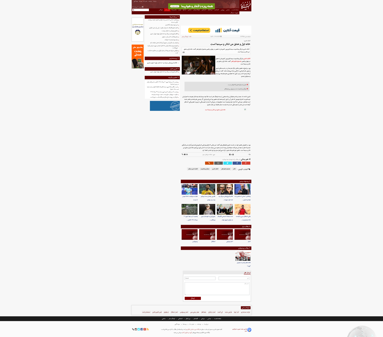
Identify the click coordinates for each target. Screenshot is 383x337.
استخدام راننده (146, 312)
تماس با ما (145, 1)
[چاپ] (187, 154)
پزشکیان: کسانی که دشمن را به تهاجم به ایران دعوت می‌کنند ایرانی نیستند (163, 21)
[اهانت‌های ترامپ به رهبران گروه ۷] (243, 256)
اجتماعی (180, 318)
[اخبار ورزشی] (225, 234)
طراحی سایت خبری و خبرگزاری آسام (239, 330)
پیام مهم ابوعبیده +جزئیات (171, 40)
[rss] (148, 329)
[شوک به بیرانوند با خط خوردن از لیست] (190, 189)
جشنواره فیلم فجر (236, 61)
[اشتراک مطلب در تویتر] (227, 163)
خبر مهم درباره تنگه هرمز (171, 25)
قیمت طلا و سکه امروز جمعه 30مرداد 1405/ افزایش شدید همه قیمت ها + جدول (163, 88)
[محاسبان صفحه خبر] (138, 41)
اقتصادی (195, 318)
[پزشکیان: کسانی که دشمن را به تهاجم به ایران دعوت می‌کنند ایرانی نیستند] (242, 189)
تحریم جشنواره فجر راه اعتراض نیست (237, 85)
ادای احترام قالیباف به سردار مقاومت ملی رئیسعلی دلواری (163, 28)
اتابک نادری (246, 58)
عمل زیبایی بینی (194, 312)
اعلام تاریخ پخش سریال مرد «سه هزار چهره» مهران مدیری (164, 34)
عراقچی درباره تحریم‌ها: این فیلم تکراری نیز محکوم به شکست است (163, 51)
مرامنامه (150, 1)
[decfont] (230, 155)
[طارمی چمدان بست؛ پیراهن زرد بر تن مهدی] (207, 189)
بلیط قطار (203, 312)
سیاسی (209, 318)
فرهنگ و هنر (185, 36)
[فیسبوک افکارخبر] (142, 329)
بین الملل (188, 318)
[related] (184, 52)
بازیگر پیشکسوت (205, 169)
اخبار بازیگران (211, 312)
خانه (190, 36)
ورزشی (203, 318)
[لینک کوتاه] (182, 154)
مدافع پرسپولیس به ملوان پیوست (170, 31)
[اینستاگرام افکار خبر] (136, 329)
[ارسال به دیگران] (185, 154)
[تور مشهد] (191, 9)
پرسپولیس (195, 241)
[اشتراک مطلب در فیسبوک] (237, 163)
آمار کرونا (236, 312)
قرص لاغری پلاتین (157, 312)
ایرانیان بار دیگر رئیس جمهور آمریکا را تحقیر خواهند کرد (164, 43)
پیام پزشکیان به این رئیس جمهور (170, 37)
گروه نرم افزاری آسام (187, 332)
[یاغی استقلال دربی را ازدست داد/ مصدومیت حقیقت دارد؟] (242, 209)
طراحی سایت (228, 312)
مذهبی (164, 318)
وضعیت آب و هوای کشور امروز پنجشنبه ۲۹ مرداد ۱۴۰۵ (164, 92)
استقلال (213, 241)
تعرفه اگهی (136, 1)
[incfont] (233, 155)
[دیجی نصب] (138, 68)
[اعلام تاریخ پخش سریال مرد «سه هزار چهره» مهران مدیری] (225, 189)
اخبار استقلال (174, 312)
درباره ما (155, 1)
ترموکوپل (166, 312)
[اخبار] (242, 234)
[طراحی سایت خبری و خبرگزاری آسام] (249, 330)
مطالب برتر (245, 226)
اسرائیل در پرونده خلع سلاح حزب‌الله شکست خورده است (164, 97)
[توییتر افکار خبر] (139, 329)
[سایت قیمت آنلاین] (216, 30)
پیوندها (140, 1)
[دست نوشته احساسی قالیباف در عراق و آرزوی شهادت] (225, 209)
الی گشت (220, 312)
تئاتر (234, 169)
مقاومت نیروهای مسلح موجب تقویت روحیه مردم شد (165, 94)
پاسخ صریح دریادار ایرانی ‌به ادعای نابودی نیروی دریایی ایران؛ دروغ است (162, 47)
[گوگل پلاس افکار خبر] (145, 329)
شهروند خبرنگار (234, 13)
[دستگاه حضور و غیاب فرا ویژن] (165, 111)
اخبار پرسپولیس (184, 312)
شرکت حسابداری (245, 312)
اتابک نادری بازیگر (193, 169)
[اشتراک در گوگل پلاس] (246, 163)
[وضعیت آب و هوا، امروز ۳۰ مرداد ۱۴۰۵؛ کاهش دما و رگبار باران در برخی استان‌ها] (190, 209)
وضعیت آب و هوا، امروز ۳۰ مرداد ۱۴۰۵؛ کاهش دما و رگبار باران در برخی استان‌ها (163, 83)
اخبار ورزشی (229, 241)
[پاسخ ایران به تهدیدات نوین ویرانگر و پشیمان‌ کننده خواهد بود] (207, 209)
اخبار (249, 241)
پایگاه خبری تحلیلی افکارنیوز (192, 329)
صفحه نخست (217, 318)
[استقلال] (207, 234)
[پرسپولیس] (190, 234)
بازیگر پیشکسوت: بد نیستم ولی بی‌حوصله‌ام (235, 89)
